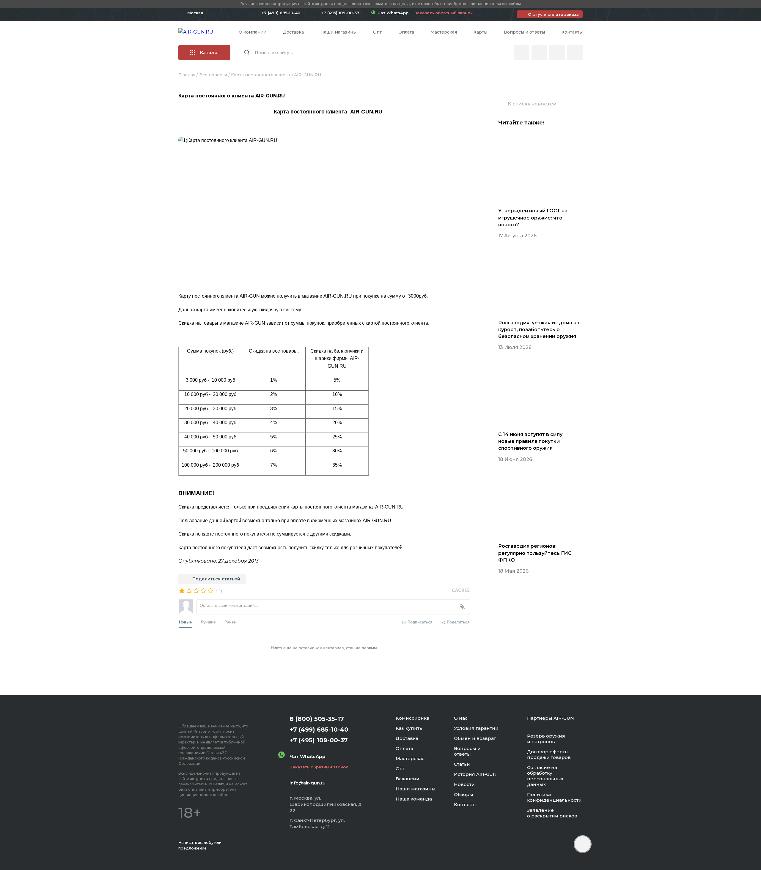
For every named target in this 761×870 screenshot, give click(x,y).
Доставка (293, 32)
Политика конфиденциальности (554, 797)
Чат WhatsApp (391, 12)
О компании (252, 32)
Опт (377, 32)
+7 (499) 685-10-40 (281, 12)
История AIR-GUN (475, 774)
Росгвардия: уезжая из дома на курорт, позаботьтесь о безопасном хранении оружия (538, 329)
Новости (464, 784)
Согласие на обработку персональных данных (545, 776)
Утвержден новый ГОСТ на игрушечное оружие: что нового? (532, 217)
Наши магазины (338, 32)
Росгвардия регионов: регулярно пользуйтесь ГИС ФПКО (535, 553)
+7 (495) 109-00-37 (340, 12)
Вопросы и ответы (524, 32)
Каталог (210, 52)
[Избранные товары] (557, 52)
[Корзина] (575, 52)
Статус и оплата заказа (553, 14)
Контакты (572, 32)
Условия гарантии (476, 728)
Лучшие (208, 622)
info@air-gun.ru (308, 783)
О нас (461, 718)
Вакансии (407, 778)
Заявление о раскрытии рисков (552, 813)
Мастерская (443, 32)
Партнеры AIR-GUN (550, 718)
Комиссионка (412, 718)
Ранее (230, 622)
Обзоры (463, 794)
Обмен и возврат (475, 738)
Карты (480, 32)
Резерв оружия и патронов (546, 738)
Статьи (462, 764)
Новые (185, 622)
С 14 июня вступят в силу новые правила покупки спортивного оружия (530, 441)
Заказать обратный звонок (443, 12)
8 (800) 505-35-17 (317, 718)
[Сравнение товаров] (539, 52)
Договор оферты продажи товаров (549, 754)
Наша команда (414, 799)
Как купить (409, 728)
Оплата (406, 32)
